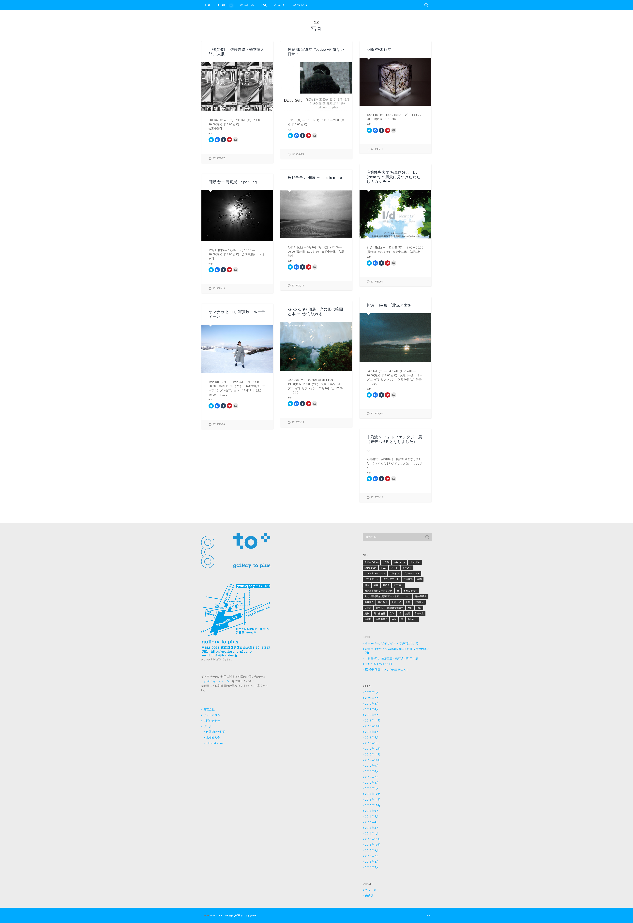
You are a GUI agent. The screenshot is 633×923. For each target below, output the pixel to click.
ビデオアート (371, 579)
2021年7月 (372, 698)
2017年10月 (372, 760)
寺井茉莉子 (421, 596)
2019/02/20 (298, 154)
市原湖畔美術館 (216, 731)
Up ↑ (429, 915)
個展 (366, 585)
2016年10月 (372, 805)
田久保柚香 (379, 613)
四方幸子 (398, 585)
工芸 (408, 602)
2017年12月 (372, 748)
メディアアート (391, 579)
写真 (376, 585)
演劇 (366, 613)
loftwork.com (214, 743)
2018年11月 (372, 720)
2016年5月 (372, 816)
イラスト (407, 567)
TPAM (384, 567)
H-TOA (386, 562)
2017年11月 (372, 754)
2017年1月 (372, 788)
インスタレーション (374, 573)
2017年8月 (372, 771)
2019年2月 (372, 715)
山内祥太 (369, 602)
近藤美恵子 (381, 619)
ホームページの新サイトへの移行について (391, 643)
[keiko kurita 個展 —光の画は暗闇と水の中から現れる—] (316, 346)
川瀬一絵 (396, 602)
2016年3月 (372, 827)
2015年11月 (372, 839)
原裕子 (386, 585)
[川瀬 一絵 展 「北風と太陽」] (395, 337)
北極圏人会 (213, 737)
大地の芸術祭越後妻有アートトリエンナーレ (387, 596)
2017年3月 (372, 782)
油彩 (419, 608)
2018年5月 (372, 737)
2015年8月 (372, 850)
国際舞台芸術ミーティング (378, 590)
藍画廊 (367, 619)
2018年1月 (372, 743)
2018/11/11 (377, 148)
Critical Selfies (371, 562)
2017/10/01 (377, 281)
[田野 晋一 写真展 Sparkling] (237, 215)
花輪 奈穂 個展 (379, 49)
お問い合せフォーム (216, 681)
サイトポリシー (213, 715)
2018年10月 (372, 726)
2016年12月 (372, 794)
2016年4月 (372, 822)
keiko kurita (399, 562)
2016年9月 (372, 811)
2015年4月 (372, 861)
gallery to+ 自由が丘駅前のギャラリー (233, 915)
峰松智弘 (382, 602)
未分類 (369, 895)
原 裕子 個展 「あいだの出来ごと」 (387, 669)
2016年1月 (372, 833)
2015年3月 (372, 867)
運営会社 (209, 709)
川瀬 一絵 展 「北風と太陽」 (391, 305)
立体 (392, 613)
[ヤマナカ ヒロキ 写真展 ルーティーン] (237, 349)
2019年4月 (372, 709)
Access (247, 5)
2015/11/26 (218, 424)
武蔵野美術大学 (395, 608)
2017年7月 (372, 777)
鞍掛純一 (412, 619)
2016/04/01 (377, 413)
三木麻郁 (408, 579)
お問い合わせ (211, 720)
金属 (394, 619)
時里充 (379, 608)
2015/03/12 (377, 497)
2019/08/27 (218, 158)
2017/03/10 (298, 285)
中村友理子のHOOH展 (378, 664)
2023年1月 (372, 692)
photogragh (370, 567)
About (280, 5)
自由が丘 (419, 613)
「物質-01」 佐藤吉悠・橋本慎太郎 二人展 (391, 658)
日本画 (367, 608)
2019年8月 (372, 703)
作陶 (419, 579)
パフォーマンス (411, 573)
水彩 (410, 608)
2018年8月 (372, 732)
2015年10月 (372, 844)
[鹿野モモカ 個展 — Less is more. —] (316, 214)
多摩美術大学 (410, 590)
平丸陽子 (419, 602)
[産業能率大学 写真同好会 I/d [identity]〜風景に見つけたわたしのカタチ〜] (395, 214)
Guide (223, 5)
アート (394, 567)
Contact (301, 5)
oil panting (415, 562)
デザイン (394, 573)
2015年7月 (372, 856)
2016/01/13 (298, 422)
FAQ (264, 5)
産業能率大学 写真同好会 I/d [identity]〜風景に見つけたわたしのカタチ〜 (394, 177)
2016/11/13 (218, 288)
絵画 (407, 613)
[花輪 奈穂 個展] (395, 82)
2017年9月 (372, 765)
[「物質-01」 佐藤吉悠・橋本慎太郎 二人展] (237, 86)
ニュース (370, 890)
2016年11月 (372, 799)
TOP (207, 5)
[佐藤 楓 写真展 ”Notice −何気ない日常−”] (316, 86)
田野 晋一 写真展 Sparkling (233, 182)
